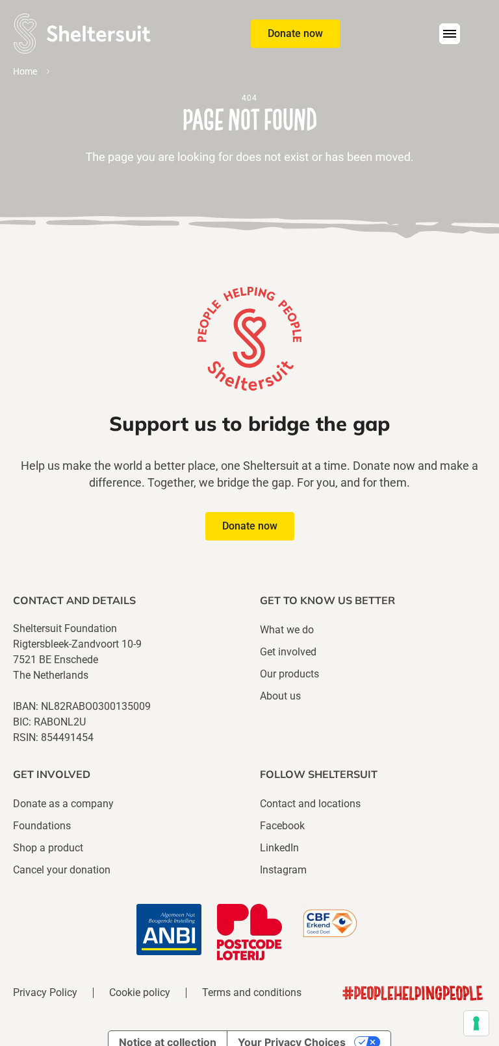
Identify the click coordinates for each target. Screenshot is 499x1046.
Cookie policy (139, 993)
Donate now (295, 33)
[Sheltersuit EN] (82, 33)
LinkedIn (279, 848)
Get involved (288, 652)
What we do (287, 630)
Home (25, 71)
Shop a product (48, 848)
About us (280, 696)
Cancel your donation (61, 870)
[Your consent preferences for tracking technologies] (476, 1023)
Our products (289, 674)
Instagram (283, 870)
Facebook (282, 826)
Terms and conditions (251, 993)
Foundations (42, 826)
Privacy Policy (45, 993)
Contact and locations (310, 803)
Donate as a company (63, 803)
